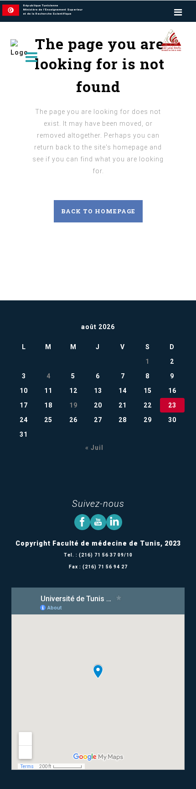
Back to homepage (98, 211)
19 (73, 405)
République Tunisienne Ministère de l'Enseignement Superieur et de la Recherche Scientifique (53, 9)
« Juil (94, 447)
